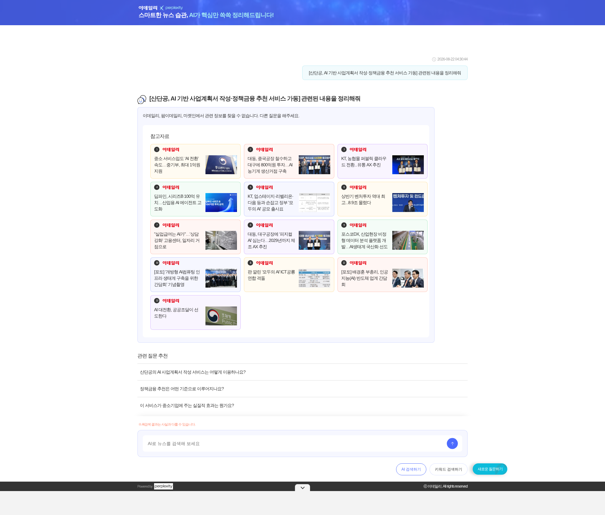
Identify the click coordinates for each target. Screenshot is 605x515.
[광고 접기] (302, 487)
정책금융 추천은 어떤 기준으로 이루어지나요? (182, 388)
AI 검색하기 (411, 469)
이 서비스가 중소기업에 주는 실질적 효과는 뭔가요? (187, 405)
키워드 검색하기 (448, 469)
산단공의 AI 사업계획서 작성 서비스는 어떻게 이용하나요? (192, 372)
